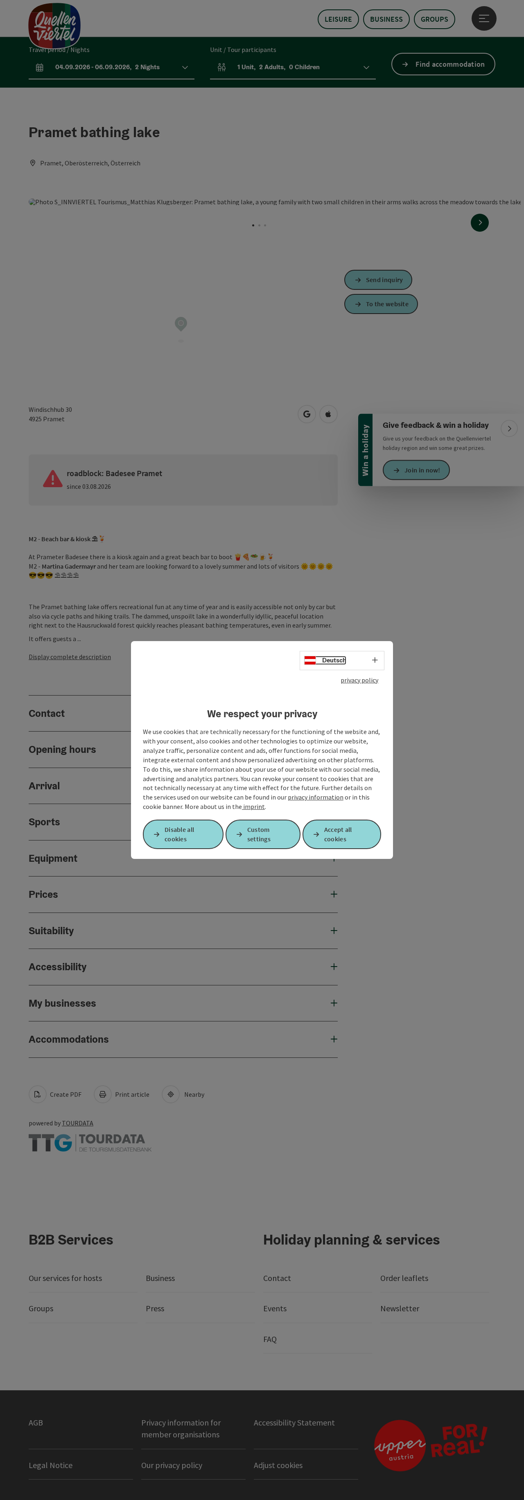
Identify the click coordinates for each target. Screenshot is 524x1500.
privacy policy (359, 680)
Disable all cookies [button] (179, 834)
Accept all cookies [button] (338, 834)
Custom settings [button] (259, 834)
